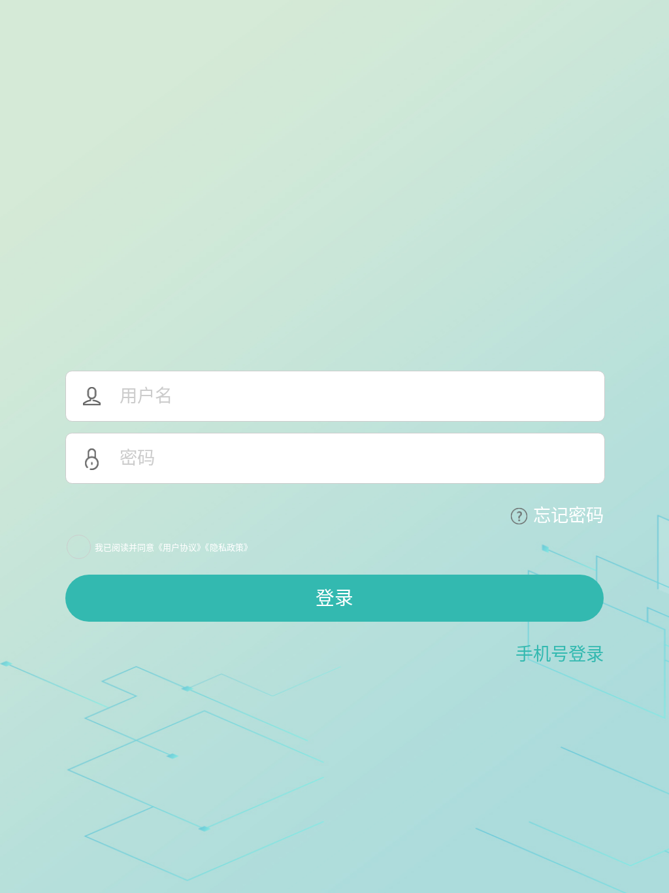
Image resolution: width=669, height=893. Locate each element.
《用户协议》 (179, 547)
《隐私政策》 (228, 547)
